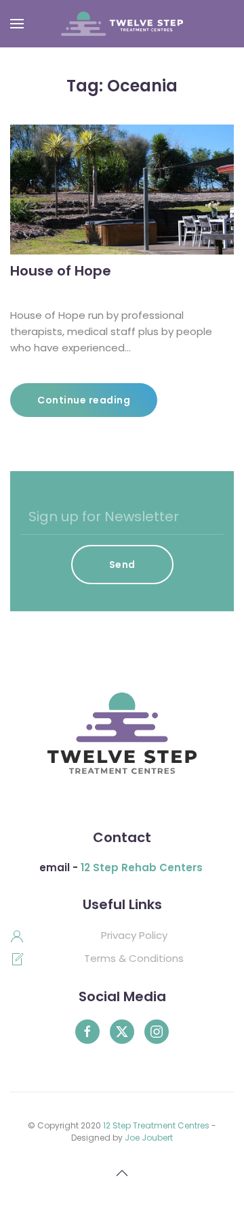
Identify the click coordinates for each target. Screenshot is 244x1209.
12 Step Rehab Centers (142, 867)
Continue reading (83, 400)
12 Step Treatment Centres (156, 1125)
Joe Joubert (149, 1137)
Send (122, 564)
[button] (17, 23)
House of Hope (60, 270)
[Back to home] (122, 23)
